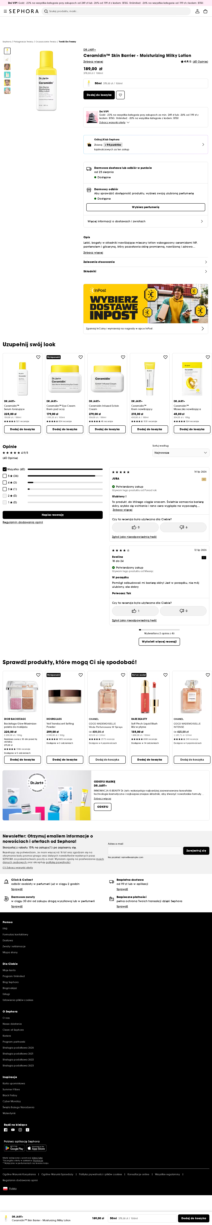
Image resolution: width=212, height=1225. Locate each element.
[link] (53, 515)
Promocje (38, 1160)
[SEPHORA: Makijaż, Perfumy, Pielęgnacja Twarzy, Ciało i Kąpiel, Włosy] (24, 11)
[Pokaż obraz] (7, 51)
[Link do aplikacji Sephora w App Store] (36, 1148)
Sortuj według (161, 445)
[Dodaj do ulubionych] (38, 357)
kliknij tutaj (37, 1158)
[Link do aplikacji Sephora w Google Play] (14, 1148)
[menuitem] (197, 11)
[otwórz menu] (5, 11)
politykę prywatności (58, 862)
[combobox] (181, 453)
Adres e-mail (115, 843)
